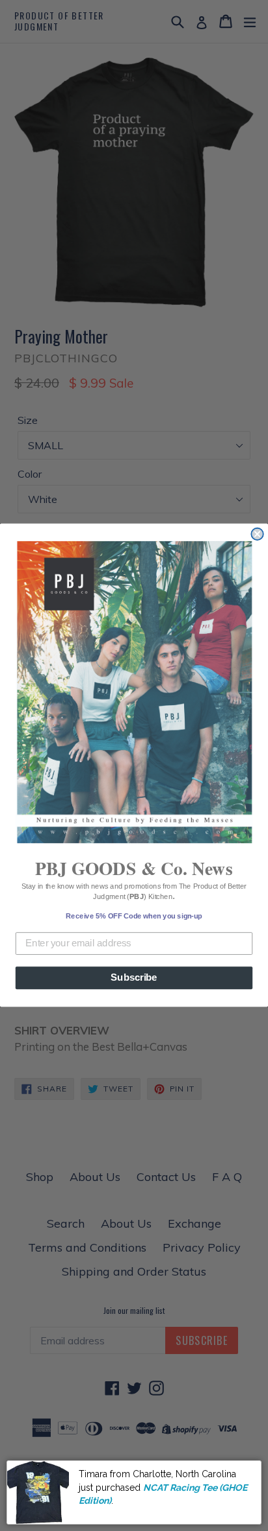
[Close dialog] (257, 534)
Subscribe (134, 978)
